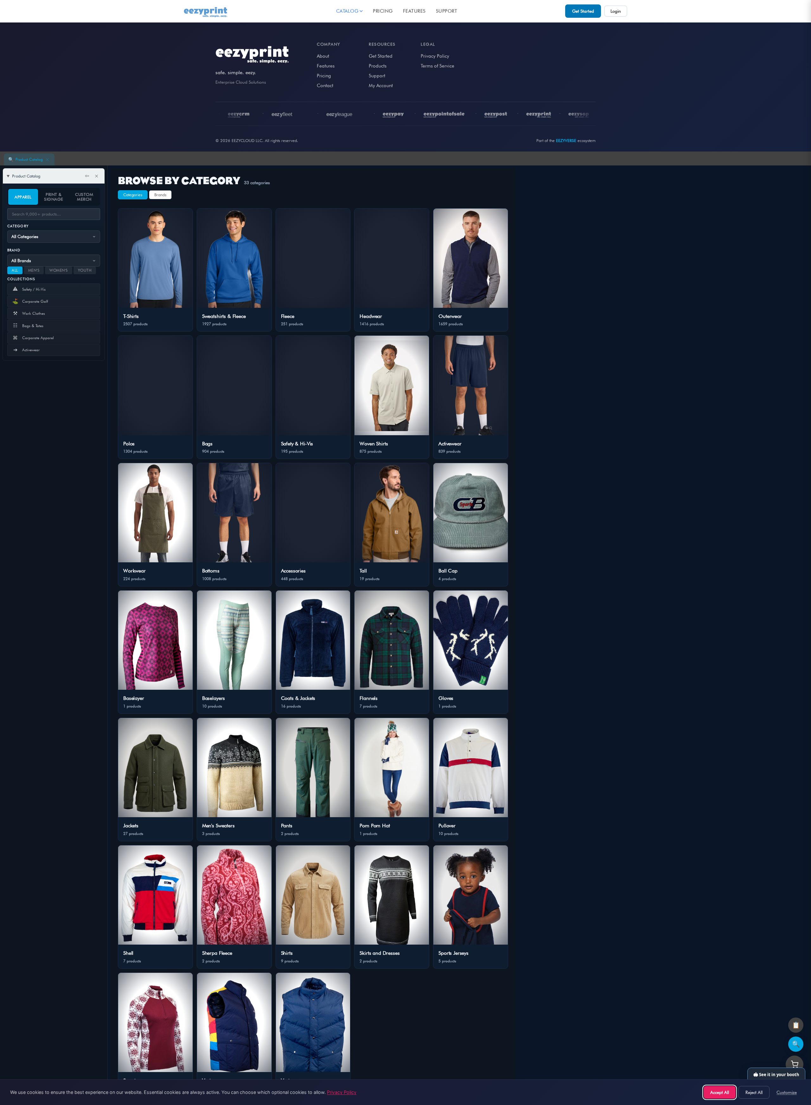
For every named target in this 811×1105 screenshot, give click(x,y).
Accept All (719, 1092)
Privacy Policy (435, 56)
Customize (786, 1092)
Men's (34, 270)
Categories (132, 194)
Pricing (383, 11)
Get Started (583, 11)
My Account (381, 85)
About (323, 56)
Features (414, 11)
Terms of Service (437, 66)
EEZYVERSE (566, 140)
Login (615, 11)
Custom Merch (84, 197)
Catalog (347, 11)
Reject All (754, 1092)
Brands (160, 194)
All (15, 270)
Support (446, 11)
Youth (85, 270)
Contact (325, 85)
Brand (14, 250)
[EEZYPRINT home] (206, 11)
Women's (58, 270)
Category (18, 226)
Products (377, 66)
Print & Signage (53, 197)
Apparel (23, 196)
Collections (21, 279)
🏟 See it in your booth (776, 1074)
